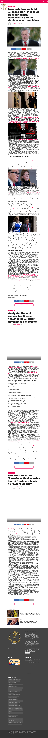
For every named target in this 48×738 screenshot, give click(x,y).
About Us (34, 731)
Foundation (20, 732)
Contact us (11, 732)
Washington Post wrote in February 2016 (20, 422)
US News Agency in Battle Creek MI (15, 718)
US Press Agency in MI (13, 699)
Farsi (16, 732)
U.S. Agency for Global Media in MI (15, 700)
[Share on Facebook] (13, 48)
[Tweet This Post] (18, 48)
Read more (27, 652)
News (12, 731)
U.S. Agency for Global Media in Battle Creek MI (15, 720)
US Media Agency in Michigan (14, 705)
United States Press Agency (14, 691)
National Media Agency (13, 715)
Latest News (18, 679)
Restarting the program (13, 528)
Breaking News (12, 679)
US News (10, 711)
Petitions (23, 731)
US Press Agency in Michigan (14, 702)
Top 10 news (11, 733)
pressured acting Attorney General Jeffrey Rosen (26, 117)
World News (11, 693)
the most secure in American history (24, 160)
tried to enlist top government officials (28, 139)
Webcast (32, 732)
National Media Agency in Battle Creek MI (15, 684)
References (29, 731)
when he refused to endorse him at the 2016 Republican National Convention (23, 440)
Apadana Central (17, 23)
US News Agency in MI (13, 697)
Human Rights (17, 731)
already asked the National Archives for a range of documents (24, 279)
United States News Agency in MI (15, 724)
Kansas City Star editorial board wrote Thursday (22, 445)
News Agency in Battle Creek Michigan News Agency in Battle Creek (15, 722)
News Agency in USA (12, 686)
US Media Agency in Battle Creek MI (15, 688)
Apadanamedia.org (29, 633)
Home (9, 731)
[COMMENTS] (34, 48)
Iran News (11, 682)
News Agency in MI (12, 716)
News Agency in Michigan (13, 696)
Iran (15, 682)
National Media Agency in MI (14, 694)
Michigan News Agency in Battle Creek (15, 713)
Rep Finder (27, 732)
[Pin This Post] (23, 48)
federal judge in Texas (20, 533)
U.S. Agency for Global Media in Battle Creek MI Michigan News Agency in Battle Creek (15, 709)
